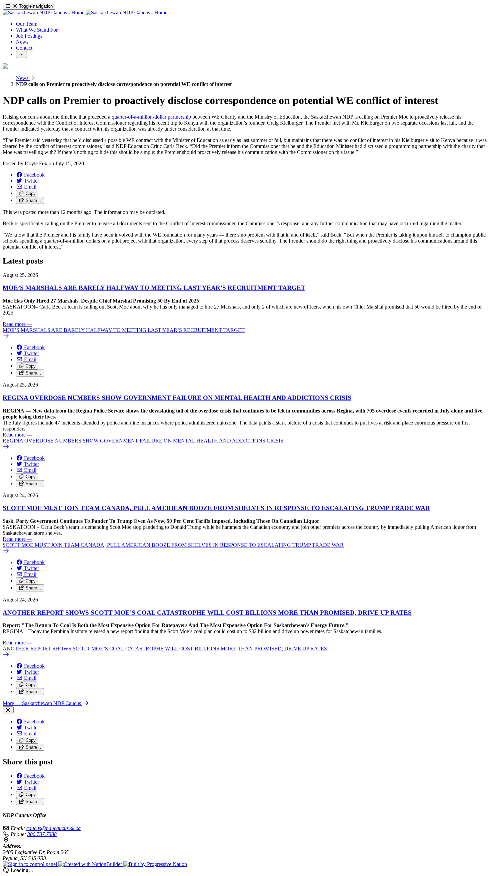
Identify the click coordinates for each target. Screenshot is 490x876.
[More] (21, 54)
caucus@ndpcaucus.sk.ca (53, 828)
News (23, 78)
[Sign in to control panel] (30, 864)
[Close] (8, 709)
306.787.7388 (42, 834)
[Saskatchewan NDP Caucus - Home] (85, 12)
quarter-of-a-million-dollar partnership (152, 117)
